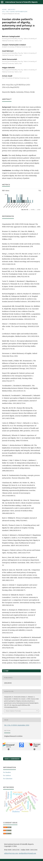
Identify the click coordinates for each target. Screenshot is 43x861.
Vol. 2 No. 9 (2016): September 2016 (14, 11)
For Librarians (7, 778)
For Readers (7, 772)
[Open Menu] (2, 2)
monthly (33, 209)
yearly (38, 209)
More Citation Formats (13, 711)
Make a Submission (12, 759)
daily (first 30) (24, 209)
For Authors (7, 775)
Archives (11, 9)
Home (4, 9)
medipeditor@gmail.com (27, 853)
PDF (6, 671)
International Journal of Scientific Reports (21, 2)
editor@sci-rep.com (11, 853)
